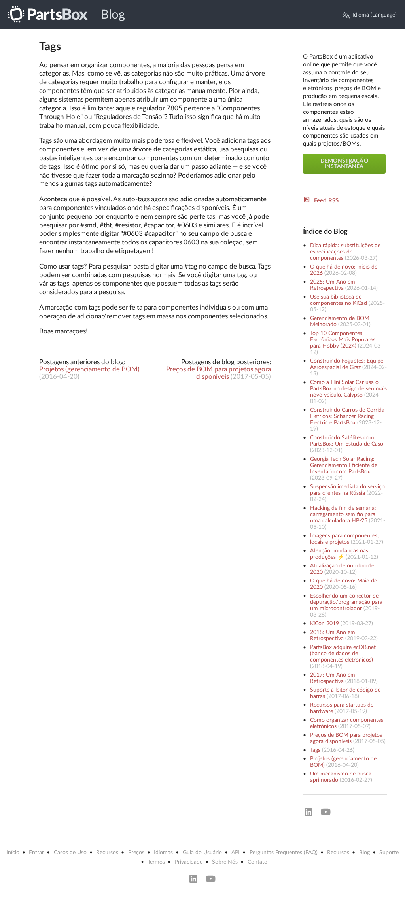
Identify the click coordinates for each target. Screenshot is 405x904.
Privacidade (188, 862)
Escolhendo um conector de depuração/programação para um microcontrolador (346, 602)
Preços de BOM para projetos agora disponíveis (218, 373)
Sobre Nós (225, 862)
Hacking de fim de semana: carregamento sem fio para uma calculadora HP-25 (343, 514)
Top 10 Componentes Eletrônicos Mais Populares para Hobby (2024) (342, 340)
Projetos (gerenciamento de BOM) (89, 369)
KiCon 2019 (324, 623)
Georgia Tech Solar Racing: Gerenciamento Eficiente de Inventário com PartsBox (343, 465)
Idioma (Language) (374, 15)
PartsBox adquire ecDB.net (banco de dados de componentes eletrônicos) (343, 654)
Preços (136, 852)
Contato (257, 862)
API (235, 852)
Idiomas (163, 852)
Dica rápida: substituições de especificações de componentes (345, 252)
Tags (315, 750)
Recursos (107, 852)
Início (12, 852)
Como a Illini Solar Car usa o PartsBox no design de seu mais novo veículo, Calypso (348, 389)
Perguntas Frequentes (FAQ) (284, 852)
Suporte (389, 852)
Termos (156, 862)
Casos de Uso (70, 852)
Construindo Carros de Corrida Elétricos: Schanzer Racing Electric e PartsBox (347, 416)
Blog (113, 15)
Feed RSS (326, 201)
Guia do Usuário (202, 852)
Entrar (36, 852)
